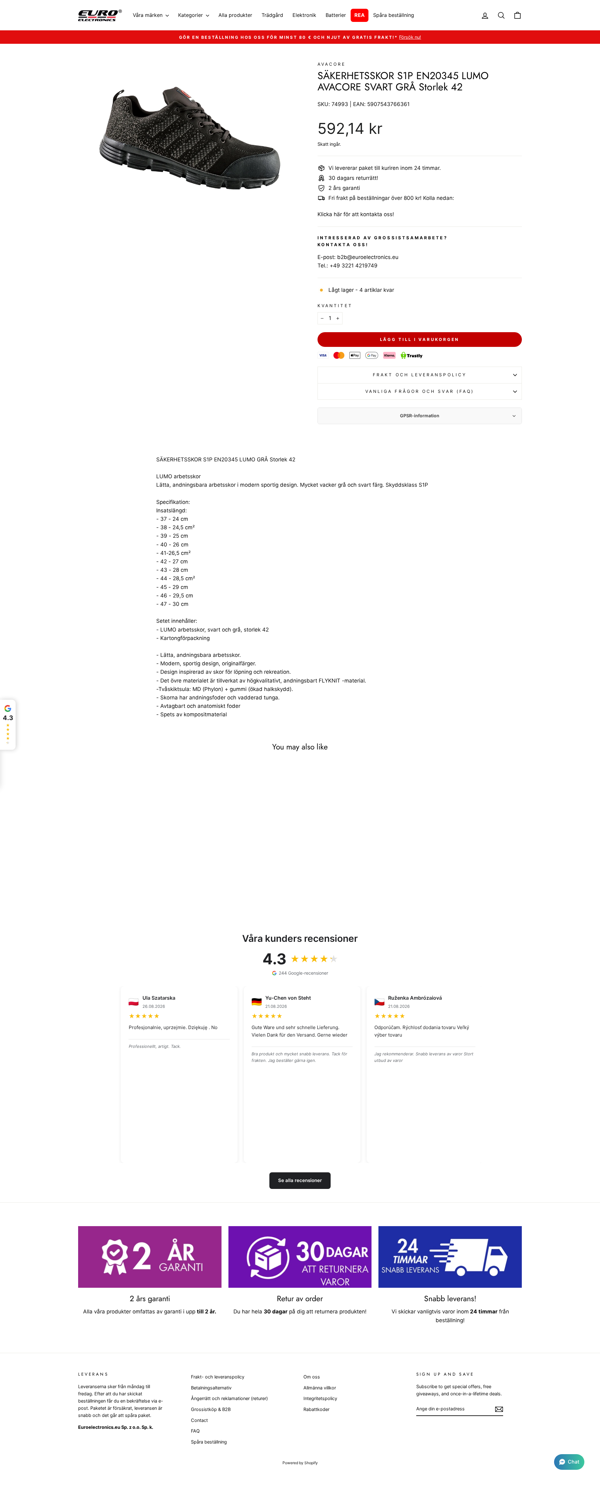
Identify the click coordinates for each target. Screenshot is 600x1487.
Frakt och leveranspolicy (420, 374)
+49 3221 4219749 (354, 265)
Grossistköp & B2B (211, 1409)
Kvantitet (335, 305)
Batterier (336, 15)
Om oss (311, 1376)
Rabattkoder (316, 1409)
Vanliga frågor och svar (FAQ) (419, 391)
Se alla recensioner (300, 1180)
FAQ (195, 1431)
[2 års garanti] (150, 1257)
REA (359, 15)
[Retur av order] (300, 1257)
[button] (569, 1462)
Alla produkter (235, 15)
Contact (199, 1420)
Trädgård (272, 15)
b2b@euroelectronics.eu (367, 257)
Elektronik (304, 15)
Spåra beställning (393, 15)
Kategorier (191, 15)
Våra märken (148, 15)
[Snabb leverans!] (450, 1257)
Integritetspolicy (320, 1398)
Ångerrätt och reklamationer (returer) (229, 1398)
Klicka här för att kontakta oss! (356, 214)
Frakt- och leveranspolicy (217, 1376)
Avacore (332, 64)
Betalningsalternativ (211, 1387)
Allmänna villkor (319, 1387)
